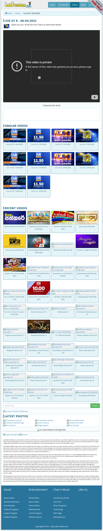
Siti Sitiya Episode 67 (39, 365)
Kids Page (58, 513)
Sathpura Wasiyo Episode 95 (87, 335)
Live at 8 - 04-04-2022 (87, 168)
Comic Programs (35, 513)
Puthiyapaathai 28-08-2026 (87, 297)
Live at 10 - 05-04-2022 (63, 144)
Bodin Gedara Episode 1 (38, 380)
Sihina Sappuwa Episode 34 (14, 380)
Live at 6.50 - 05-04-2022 (14, 168)
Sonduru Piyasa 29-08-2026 (62, 395)
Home (52, 5)
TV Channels (63, 5)
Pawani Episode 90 (87, 365)
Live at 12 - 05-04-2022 (39, 168)
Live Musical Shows (61, 498)
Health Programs (11, 517)
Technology (58, 509)
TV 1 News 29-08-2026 (63, 335)
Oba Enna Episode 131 (39, 312)
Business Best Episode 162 (63, 250)
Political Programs (11, 509)
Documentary (9, 505)
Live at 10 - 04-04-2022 (63, 168)
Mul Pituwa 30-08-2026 (87, 226)
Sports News (9, 498)
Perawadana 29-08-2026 (87, 395)
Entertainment (34, 509)
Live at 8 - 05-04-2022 (87, 144)
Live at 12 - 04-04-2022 (39, 191)
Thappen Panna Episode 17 (14, 335)
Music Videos (34, 502)
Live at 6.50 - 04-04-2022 (14, 191)
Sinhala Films (34, 498)
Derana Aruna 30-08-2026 (14, 250)
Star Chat (57, 502)
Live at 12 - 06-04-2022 (39, 144)
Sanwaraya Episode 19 (39, 335)
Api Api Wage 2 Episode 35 (63, 365)
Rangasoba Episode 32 (14, 350)
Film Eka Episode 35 (87, 380)
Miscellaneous (59, 517)
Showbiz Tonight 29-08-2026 (87, 250)
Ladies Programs (11, 513)
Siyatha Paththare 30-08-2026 (14, 226)
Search (95, 405)
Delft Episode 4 (63, 312)
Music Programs (60, 505)
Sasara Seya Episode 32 (87, 350)
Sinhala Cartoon (35, 517)
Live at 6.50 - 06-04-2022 (14, 144)
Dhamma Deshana (11, 502)
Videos (75, 5)
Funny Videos (34, 505)
